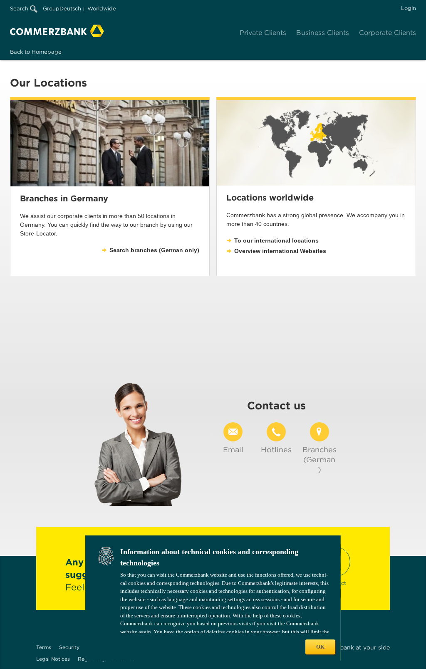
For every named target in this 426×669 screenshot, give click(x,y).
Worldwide (101, 8)
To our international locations (276, 240)
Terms (43, 647)
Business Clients (322, 33)
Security (69, 647)
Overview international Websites (280, 251)
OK (320, 647)
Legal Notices (53, 659)
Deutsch (70, 8)
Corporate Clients (387, 33)
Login (408, 8)
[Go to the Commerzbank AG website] (57, 31)
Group (51, 8)
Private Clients (263, 33)
